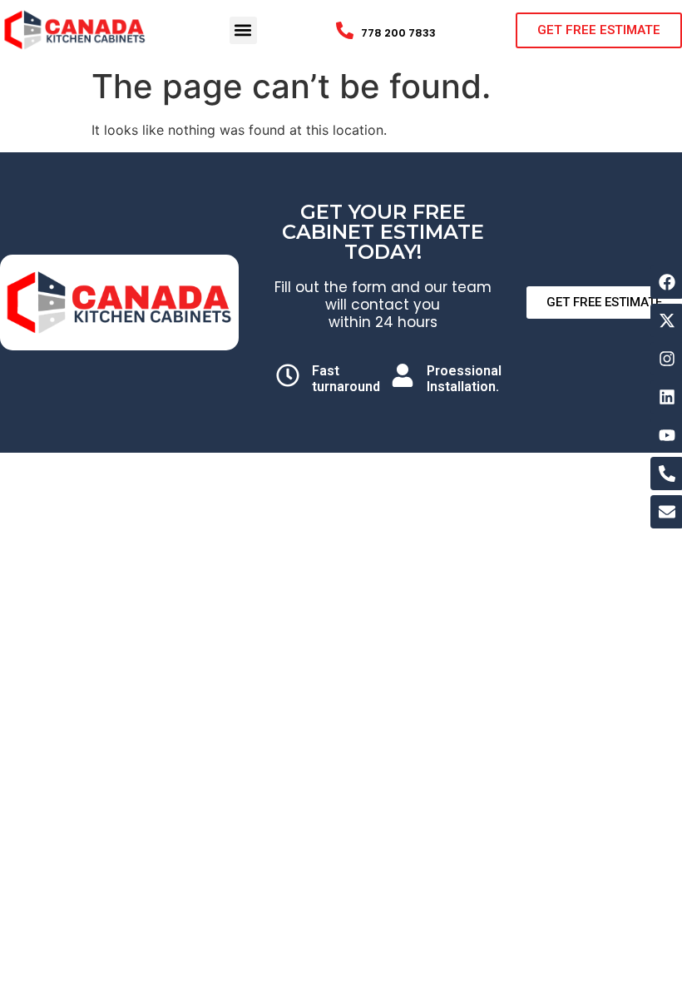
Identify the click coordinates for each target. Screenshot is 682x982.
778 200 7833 (398, 33)
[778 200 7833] (344, 30)
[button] (243, 30)
